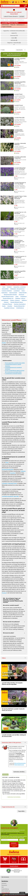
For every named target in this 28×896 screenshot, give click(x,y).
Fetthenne (23, 471)
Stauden (6, 20)
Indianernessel (4, 300)
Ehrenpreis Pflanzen (7, 304)
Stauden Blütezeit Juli (8, 298)
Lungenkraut (17, 290)
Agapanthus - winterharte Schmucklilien (12, 30)
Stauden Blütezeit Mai (19, 306)
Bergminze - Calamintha (13, 42)
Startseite (2, 20)
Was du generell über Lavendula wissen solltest (15, 362)
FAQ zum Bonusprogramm (20, 763)
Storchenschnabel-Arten (7, 469)
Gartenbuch (23, 862)
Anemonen (12, 35)
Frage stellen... (21, 811)
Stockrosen (21, 294)
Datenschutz (4, 885)
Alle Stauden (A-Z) (13, 20)
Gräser (23, 290)
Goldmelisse (4, 292)
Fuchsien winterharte (7, 290)
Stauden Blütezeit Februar (16, 302)
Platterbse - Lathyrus (20, 298)
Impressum (4, 883)
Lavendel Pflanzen (20, 20)
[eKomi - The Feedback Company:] (8, 870)
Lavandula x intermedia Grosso (9, 483)
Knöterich (9, 287)
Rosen (7, 462)
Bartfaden (13, 40)
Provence (4, 593)
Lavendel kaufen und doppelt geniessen (13, 373)
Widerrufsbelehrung (6, 890)
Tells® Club (14, 862)
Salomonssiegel (13, 292)
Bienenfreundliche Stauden (10, 294)
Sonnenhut (12, 473)
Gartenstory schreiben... (19, 771)
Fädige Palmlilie (23, 292)
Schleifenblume (20, 308)
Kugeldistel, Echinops (9, 308)
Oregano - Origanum (15, 300)
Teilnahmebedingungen (19, 764)
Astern (12, 38)
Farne (3, 287)
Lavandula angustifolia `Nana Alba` (10, 496)
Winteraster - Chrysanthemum (17, 288)
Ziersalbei (9, 306)
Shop (5, 862)
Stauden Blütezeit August (7, 296)
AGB (3, 887)
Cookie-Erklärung (5, 889)
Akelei (12, 33)
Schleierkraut (23, 296)
